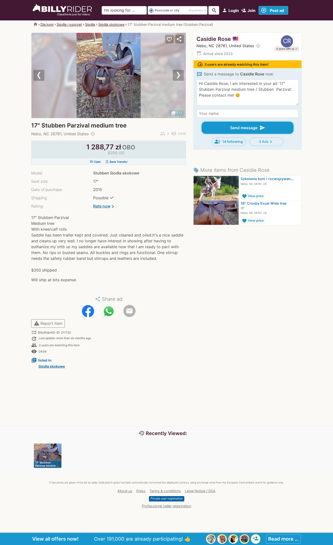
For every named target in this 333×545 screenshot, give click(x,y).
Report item (48, 323)
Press (141, 491)
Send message (247, 128)
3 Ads (266, 142)
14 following (229, 142)
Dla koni (46, 24)
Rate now (104, 206)
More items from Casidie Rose (231, 170)
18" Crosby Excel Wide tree (263, 203)
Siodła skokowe (111, 24)
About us (125, 491)
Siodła (90, 24)
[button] (43, 75)
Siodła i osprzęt (69, 24)
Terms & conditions (165, 491)
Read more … (283, 539)
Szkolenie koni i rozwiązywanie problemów (277, 179)
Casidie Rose (213, 39)
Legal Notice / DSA (200, 491)
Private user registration (166, 498)
